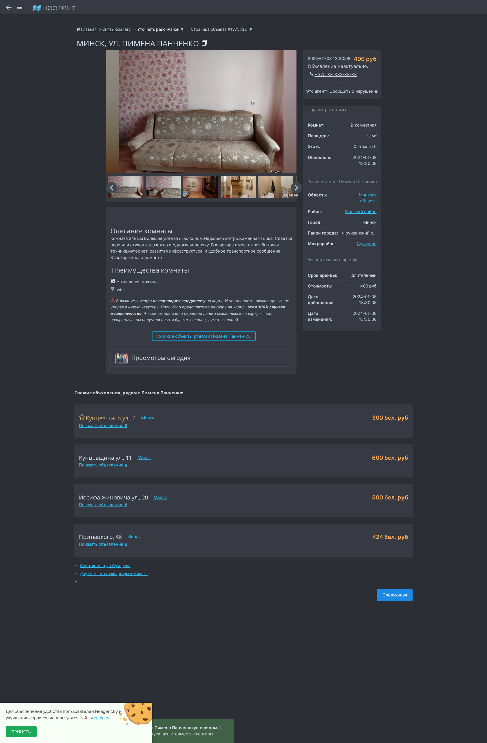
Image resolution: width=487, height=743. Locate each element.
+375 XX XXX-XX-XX (336, 74)
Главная (89, 29)
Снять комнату (116, 29)
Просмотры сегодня (161, 357)
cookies (101, 717)
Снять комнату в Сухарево (105, 566)
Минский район (361, 211)
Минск (147, 418)
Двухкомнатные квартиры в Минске (114, 574)
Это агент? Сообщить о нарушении (342, 91)
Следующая (394, 595)
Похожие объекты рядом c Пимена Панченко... (204, 336)
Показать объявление (102, 425)
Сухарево (367, 243)
